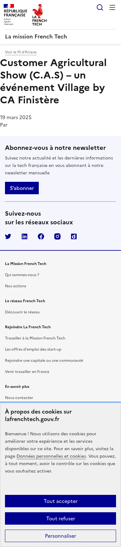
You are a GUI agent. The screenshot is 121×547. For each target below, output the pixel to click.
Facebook (41, 236)
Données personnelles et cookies (51, 456)
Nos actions (15, 286)
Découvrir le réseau (22, 312)
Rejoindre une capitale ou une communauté (44, 360)
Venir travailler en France (27, 371)
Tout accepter (61, 501)
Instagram (57, 236)
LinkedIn (24, 236)
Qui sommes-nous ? (22, 275)
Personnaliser (60, 536)
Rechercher (100, 7)
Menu (112, 7)
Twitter (8, 236)
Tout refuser (60, 518)
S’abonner (22, 188)
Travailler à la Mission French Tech (35, 338)
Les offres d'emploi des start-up (33, 349)
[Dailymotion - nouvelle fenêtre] (74, 236)
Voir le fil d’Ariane (21, 52)
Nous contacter (19, 398)
